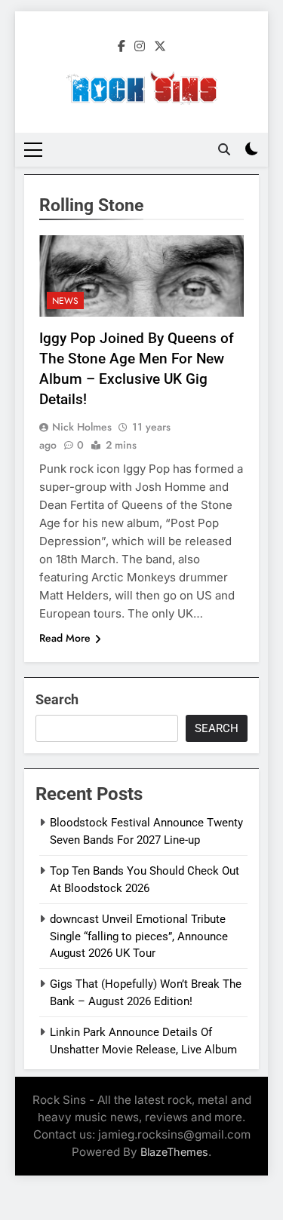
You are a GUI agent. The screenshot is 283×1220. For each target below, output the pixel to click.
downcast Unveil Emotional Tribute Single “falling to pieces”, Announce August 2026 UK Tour (139, 936)
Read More (65, 637)
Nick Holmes (82, 426)
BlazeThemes (174, 1151)
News (65, 301)
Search (56, 699)
